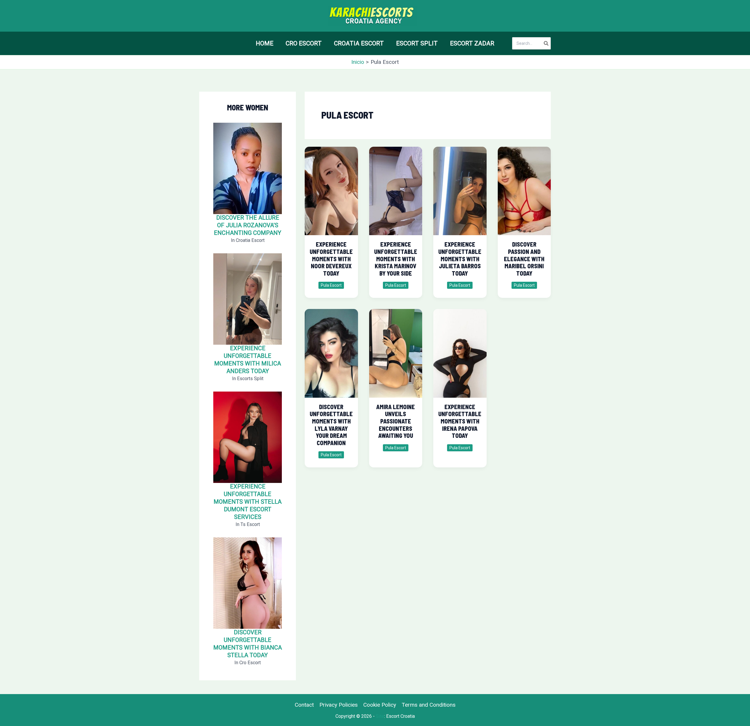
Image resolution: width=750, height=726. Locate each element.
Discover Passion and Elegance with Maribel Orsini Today (524, 258)
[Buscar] (546, 43)
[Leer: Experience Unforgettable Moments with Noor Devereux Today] (331, 188)
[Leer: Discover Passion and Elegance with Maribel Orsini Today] (524, 188)
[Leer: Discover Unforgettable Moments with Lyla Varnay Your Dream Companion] (331, 350)
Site (380, 716)
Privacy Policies (338, 704)
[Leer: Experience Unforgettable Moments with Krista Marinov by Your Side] (395, 188)
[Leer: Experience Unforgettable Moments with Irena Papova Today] (460, 350)
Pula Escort (331, 285)
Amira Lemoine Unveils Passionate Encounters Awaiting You (395, 421)
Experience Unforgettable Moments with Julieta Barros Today (459, 258)
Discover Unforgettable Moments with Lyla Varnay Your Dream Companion (331, 424)
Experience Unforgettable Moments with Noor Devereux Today (331, 258)
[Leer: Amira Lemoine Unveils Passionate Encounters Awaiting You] (395, 350)
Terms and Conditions (429, 704)
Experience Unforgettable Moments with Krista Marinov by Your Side (395, 258)
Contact (304, 704)
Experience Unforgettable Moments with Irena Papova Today (459, 421)
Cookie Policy (379, 704)
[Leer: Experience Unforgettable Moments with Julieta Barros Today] (460, 188)
